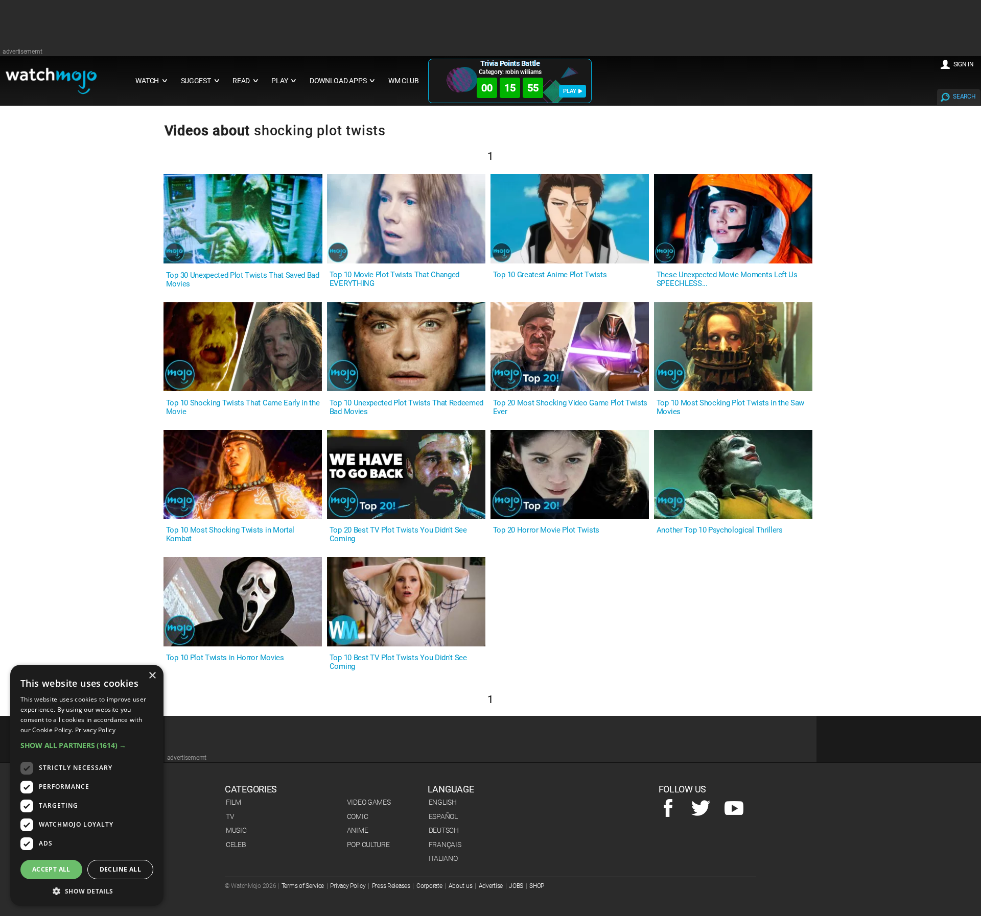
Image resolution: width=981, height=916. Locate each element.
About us (461, 885)
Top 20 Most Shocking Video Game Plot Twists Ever (570, 407)
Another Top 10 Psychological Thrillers (720, 530)
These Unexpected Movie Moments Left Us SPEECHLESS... (727, 279)
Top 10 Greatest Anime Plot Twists (549, 275)
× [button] (152, 676)
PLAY (569, 91)
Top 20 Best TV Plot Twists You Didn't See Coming (398, 534)
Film (233, 802)
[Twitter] (700, 808)
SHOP (536, 885)
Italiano (443, 858)
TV (230, 816)
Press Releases (391, 885)
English (443, 802)
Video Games (369, 802)
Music (236, 830)
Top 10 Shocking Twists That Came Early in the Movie (243, 407)
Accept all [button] (51, 869)
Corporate (429, 885)
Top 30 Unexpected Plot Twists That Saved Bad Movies (242, 279)
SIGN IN (963, 64)
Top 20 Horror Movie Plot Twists (546, 530)
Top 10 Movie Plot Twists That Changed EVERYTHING (394, 279)
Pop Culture (368, 844)
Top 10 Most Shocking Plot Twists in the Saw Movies (730, 407)
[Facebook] (668, 808)
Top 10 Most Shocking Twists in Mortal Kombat (230, 534)
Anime (357, 830)
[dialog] (87, 785)
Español (443, 816)
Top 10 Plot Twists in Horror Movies (225, 658)
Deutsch (444, 830)
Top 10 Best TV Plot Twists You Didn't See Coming (398, 662)
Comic (357, 816)
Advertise (491, 885)
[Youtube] (734, 808)
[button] (86, 745)
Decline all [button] (120, 869)
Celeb (236, 844)
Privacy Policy (347, 885)
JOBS (516, 885)
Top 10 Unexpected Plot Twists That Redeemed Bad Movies (406, 407)
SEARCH (964, 96)
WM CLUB (403, 81)
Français (445, 844)
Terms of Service (303, 885)
